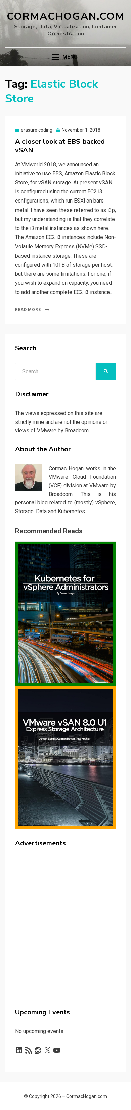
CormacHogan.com (66, 17)
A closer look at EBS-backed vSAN (60, 146)
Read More (28, 309)
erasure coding (36, 130)
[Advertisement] (65, 923)
